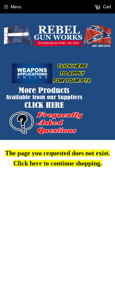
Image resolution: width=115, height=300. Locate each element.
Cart (106, 6)
